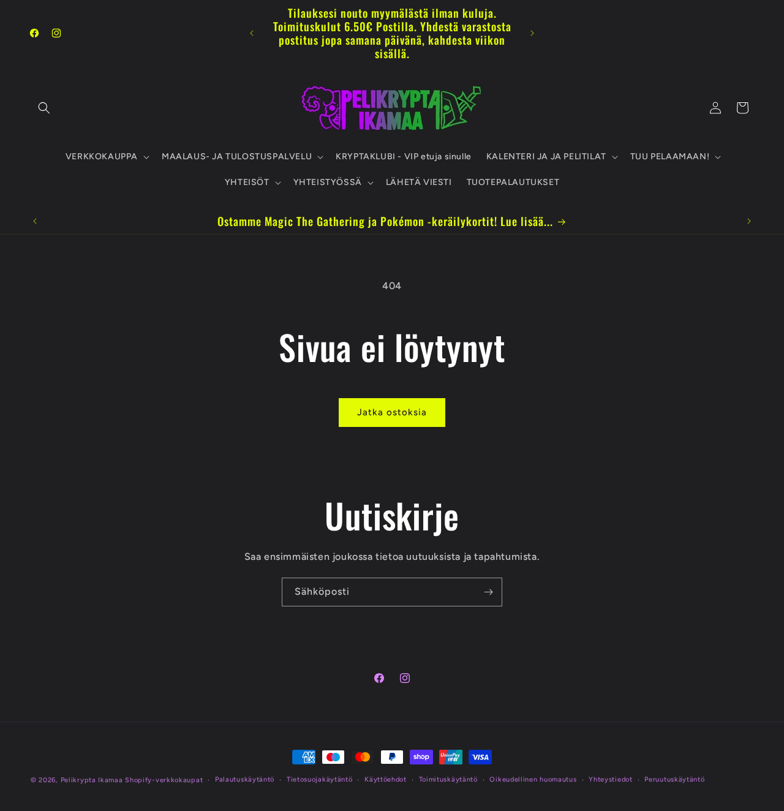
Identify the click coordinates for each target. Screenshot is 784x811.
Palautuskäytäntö (244, 779)
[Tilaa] (488, 592)
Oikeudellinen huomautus (532, 779)
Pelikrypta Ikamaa (92, 780)
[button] (44, 107)
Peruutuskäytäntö (674, 779)
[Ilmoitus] (532, 33)
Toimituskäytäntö (448, 779)
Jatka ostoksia (392, 412)
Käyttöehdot (385, 779)
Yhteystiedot (610, 779)
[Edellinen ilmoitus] (251, 33)
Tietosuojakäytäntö (320, 779)
